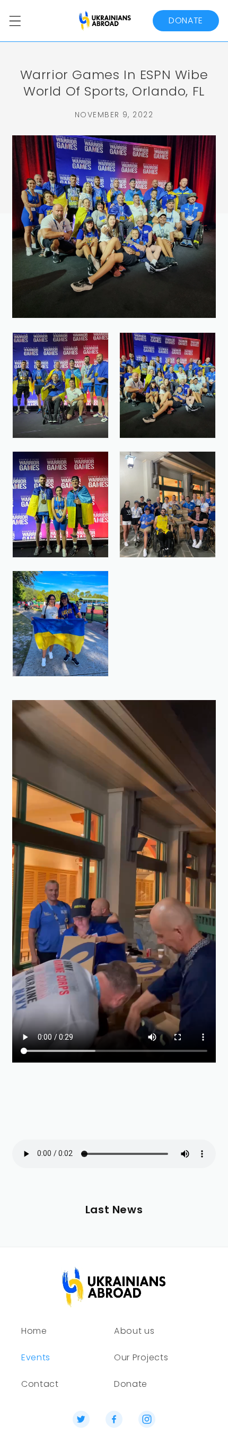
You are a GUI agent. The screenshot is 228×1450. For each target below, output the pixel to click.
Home (34, 1331)
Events (35, 1357)
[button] (15, 20)
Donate (186, 20)
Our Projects (141, 1357)
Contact (40, 1384)
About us (134, 1331)
